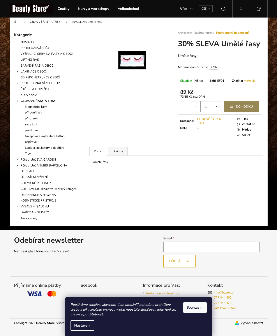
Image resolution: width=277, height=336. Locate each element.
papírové (31, 142)
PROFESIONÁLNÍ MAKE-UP (40, 83)
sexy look (31, 124)
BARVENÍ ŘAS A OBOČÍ (37, 66)
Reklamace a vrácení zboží (163, 293)
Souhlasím (195, 307)
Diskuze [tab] (118, 151)
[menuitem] (63, 9)
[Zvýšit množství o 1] (216, 106)
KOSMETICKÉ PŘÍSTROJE (38, 200)
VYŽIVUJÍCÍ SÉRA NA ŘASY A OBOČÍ (47, 54)
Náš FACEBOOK (225, 308)
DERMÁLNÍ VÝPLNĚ (35, 177)
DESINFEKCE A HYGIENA (38, 195)
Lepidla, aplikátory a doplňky (44, 148)
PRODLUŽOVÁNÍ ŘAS (36, 48)
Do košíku (244, 106)
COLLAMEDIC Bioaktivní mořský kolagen (49, 189)
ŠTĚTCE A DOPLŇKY (35, 89)
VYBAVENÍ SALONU (35, 206)
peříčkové (31, 130)
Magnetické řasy (36, 107)
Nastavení (82, 325)
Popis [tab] (98, 151)
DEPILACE (28, 171)
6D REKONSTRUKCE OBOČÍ (40, 77)
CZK (204, 9)
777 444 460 (222, 297)
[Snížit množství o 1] (195, 106)
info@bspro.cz (223, 292)
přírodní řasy (33, 112)
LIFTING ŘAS (30, 60)
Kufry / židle (29, 95)
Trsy (28, 154)
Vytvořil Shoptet (252, 323)
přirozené (31, 118)
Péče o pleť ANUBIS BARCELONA (44, 165)
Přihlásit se (179, 261)
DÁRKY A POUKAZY (35, 212)
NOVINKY (27, 42)
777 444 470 (222, 303)
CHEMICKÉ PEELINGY (36, 183)
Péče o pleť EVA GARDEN (38, 159)
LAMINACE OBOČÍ (34, 71)
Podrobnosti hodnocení (232, 33)
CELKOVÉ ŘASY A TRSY (38, 101)
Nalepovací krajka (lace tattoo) (45, 136)
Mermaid (250, 81)
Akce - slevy (29, 218)
